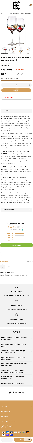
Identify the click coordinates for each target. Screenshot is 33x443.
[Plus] (29, 85)
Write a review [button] (16, 245)
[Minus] (3, 85)
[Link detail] (2, 426)
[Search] (26, 5)
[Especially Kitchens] (16, 5)
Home (2, 13)
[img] (4, 261)
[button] (28, 30)
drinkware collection (16, 193)
